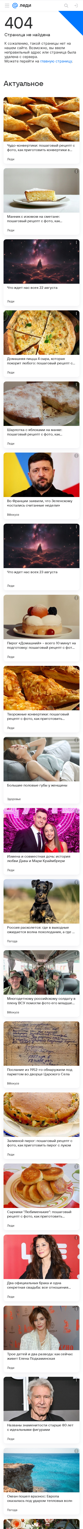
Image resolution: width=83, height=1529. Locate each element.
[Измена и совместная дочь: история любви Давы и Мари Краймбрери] (41, 841)
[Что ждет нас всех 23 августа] (41, 557)
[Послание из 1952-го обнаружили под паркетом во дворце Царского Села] (41, 1054)
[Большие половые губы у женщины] (41, 770)
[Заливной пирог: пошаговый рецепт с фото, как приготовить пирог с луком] (41, 1125)
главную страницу (56, 61)
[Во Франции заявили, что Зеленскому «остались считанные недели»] (41, 486)
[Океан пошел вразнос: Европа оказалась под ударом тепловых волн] (41, 1481)
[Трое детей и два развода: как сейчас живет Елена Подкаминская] (41, 1339)
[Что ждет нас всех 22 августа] (41, 272)
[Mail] (15, 5)
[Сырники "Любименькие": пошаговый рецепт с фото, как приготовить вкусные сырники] (41, 1197)
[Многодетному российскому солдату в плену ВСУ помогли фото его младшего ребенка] (41, 983)
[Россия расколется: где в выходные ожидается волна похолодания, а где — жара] (41, 912)
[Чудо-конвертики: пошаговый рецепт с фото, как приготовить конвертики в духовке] (41, 130)
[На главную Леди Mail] (24, 5)
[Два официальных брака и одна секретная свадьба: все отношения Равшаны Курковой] (41, 1268)
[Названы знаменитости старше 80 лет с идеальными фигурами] (41, 1410)
